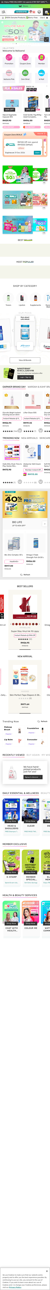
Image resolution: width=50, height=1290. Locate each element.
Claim (37, 153)
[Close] (47, 1271)
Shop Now (11, 821)
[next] (44, 523)
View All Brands (25, 360)
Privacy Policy (15, 1287)
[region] (25, 1279)
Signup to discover (31, 777)
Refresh (27, 575)
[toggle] (2, 22)
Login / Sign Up (25, 377)
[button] (46, 11)
